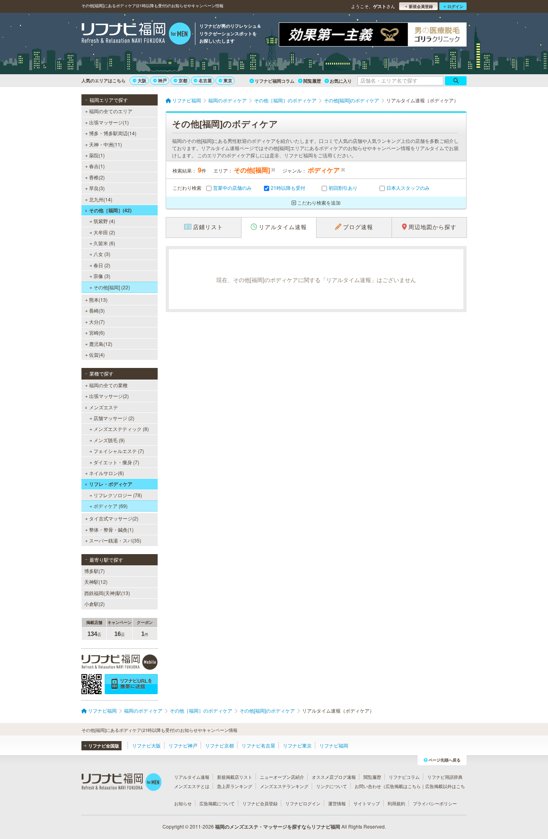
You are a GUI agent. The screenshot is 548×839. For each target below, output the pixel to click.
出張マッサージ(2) (109, 395)
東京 (227, 80)
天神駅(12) (96, 581)
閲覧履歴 (312, 81)
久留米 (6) (104, 243)
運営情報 (337, 803)
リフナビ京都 (219, 745)
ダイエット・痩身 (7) (116, 462)
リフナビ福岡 (333, 745)
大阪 (142, 80)
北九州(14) (100, 199)
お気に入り (341, 81)
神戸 (162, 80)
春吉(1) (97, 166)
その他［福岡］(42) (110, 210)
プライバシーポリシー (435, 803)
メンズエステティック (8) (121, 428)
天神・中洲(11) (105, 144)
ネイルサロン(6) (106, 472)
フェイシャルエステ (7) (118, 450)
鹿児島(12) (100, 343)
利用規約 (396, 803)
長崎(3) (97, 310)
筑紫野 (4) (104, 220)
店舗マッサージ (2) (113, 417)
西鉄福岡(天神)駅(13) (107, 592)
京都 (183, 80)
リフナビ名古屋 (258, 745)
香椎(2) (97, 177)
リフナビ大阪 (146, 745)
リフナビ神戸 (182, 745)
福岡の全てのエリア (110, 111)
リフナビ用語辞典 (445, 777)
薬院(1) (97, 155)
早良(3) (97, 188)
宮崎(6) (97, 332)
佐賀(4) (97, 354)
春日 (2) (101, 265)
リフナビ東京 (297, 745)
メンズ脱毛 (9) (109, 440)
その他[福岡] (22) (111, 287)
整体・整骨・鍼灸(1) (111, 529)
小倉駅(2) (94, 603)
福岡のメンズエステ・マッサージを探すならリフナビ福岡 (277, 826)
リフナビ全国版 (103, 746)
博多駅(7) (94, 570)
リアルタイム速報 (191, 777)
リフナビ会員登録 (260, 803)
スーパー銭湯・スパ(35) (115, 540)
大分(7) (97, 321)
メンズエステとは (191, 786)
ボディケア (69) (110, 505)
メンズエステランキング (284, 786)
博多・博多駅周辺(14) (112, 133)
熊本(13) (98, 299)
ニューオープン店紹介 (282, 777)
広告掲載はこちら (403, 786)
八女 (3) (101, 253)
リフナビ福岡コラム (274, 81)
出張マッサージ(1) (109, 122)
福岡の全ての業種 (108, 385)
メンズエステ (103, 407)
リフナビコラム (404, 777)
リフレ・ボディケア (110, 484)
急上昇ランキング (234, 786)
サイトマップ (366, 803)
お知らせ (183, 803)
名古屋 (205, 80)
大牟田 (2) (104, 232)
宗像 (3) (101, 275)
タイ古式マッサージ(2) (113, 518)
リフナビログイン (303, 803)
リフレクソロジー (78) (117, 495)
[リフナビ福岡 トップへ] (136, 34)
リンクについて (331, 786)
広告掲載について (217, 803)
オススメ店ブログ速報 (334, 777)
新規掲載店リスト (234, 777)
